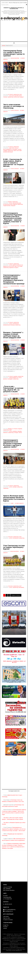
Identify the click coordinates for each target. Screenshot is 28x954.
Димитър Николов (17, 265)
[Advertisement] (14, 32)
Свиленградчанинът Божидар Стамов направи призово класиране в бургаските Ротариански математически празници (13, 279)
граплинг (5, 97)
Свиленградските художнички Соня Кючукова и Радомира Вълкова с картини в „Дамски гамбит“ (12, 443)
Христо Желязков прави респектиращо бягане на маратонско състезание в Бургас (14, 498)
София (14, 150)
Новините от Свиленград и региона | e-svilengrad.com (14, 8)
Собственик (6, 916)
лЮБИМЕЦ (20, 431)
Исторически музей (7, 204)
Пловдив (5, 150)
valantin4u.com (18, 950)
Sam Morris (6, 817)
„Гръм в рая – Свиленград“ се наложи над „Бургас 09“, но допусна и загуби (13, 389)
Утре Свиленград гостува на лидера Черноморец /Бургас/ (14, 547)
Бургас (20, 95)
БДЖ (10, 148)
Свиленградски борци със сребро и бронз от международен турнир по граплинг (14, 53)
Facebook (5, 926)
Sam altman (6, 822)
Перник (19, 149)
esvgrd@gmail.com (8, 911)
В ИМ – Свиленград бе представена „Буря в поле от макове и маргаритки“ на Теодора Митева (13, 162)
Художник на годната (13, 267)
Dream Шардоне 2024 (13, 377)
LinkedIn (5, 928)
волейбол (15, 431)
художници (5, 488)
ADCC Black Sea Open (13, 95)
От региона (10, 536)
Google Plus (5, 925)
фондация (13, 205)
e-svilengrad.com (9, 934)
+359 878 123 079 (8, 904)
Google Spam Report (21, 949)
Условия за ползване (8, 919)
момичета (5, 432)
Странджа (16, 432)
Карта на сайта (6, 918)
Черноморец (21, 587)
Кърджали (15, 204)
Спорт (20, 94)
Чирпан (20, 432)
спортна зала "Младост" (18, 97)
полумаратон (16, 538)
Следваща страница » (16, 595)
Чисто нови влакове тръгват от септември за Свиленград (13, 106)
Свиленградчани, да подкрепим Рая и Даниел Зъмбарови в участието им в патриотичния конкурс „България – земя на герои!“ (13, 829)
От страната (10, 94)
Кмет (16, 266)
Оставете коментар (19, 503)
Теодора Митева (6, 205)
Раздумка (10, 201)
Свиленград (16, 94)
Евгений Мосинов (17, 203)
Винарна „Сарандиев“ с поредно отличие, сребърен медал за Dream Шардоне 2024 (13, 335)
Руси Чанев (19, 266)
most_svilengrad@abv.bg (9, 909)
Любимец (10, 428)
